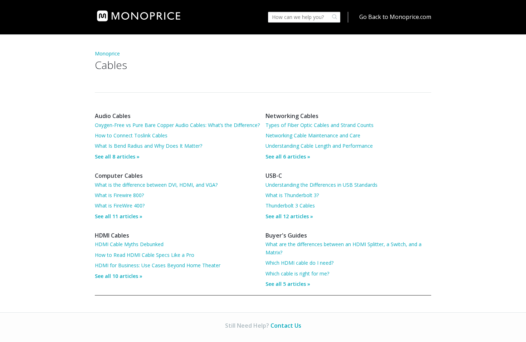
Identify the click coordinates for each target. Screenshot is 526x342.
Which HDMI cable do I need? (299, 262)
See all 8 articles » (117, 156)
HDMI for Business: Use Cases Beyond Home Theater (157, 265)
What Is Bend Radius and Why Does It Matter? (148, 145)
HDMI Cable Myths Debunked (129, 244)
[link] (138, 16)
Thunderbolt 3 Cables (290, 205)
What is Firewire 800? (119, 195)
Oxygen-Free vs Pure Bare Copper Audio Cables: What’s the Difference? (177, 125)
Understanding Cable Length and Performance (319, 145)
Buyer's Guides (286, 235)
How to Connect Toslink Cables (131, 135)
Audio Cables (113, 116)
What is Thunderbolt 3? (292, 195)
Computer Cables (119, 176)
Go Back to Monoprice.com (395, 17)
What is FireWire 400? (120, 205)
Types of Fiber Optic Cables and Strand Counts (320, 125)
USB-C (274, 176)
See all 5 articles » (288, 283)
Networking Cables (292, 116)
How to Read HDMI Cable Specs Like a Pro (144, 254)
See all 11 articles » (118, 216)
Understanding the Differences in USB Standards (322, 184)
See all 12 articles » (289, 216)
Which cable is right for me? (297, 273)
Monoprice (107, 53)
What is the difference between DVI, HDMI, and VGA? (156, 184)
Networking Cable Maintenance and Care (313, 135)
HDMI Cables (112, 235)
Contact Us (286, 325)
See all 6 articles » (288, 156)
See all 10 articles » (118, 276)
